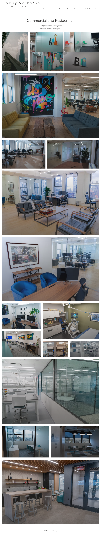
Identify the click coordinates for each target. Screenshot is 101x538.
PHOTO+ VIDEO (19, 7)
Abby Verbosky (23, 3)
